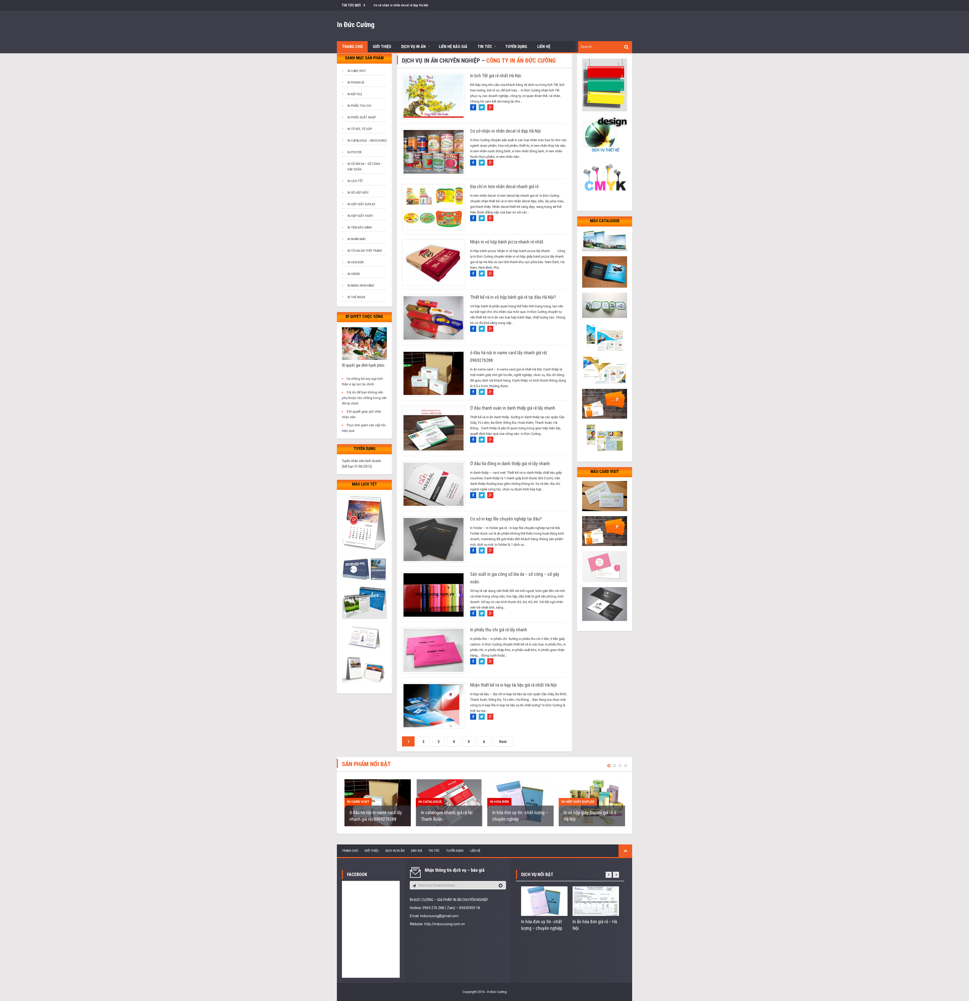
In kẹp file (354, 94)
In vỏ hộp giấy (358, 192)
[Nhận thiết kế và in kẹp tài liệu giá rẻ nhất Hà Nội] (433, 705)
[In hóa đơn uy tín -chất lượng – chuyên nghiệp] (520, 803)
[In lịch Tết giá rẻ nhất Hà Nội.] (433, 96)
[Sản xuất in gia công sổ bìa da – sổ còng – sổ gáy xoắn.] (433, 594)
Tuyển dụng (516, 46)
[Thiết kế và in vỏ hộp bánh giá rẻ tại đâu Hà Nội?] (433, 318)
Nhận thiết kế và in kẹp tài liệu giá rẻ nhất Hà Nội (513, 685)
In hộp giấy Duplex (361, 204)
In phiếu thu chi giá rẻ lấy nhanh (498, 629)
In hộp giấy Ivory (360, 216)
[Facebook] (473, 107)
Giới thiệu (382, 46)
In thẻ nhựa (356, 297)
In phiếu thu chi (359, 106)
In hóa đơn (355, 262)
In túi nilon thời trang (364, 251)
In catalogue (430, 802)
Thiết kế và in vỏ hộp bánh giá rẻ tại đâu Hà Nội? (513, 297)
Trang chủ (352, 46)
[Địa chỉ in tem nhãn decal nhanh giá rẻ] (433, 207)
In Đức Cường (355, 24)
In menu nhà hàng (360, 285)
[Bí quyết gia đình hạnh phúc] (364, 343)
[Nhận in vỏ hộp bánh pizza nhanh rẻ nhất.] (433, 262)
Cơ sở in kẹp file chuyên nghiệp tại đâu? (506, 518)
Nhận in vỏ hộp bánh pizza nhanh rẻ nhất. (507, 241)
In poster (354, 152)
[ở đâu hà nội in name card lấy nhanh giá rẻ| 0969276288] (433, 373)
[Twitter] (482, 107)
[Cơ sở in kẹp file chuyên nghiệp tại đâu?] (433, 539)
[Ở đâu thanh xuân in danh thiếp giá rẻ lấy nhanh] (433, 428)
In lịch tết (355, 181)
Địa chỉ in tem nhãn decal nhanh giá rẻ (504, 186)
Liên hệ (543, 46)
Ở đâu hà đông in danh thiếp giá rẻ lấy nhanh (510, 463)
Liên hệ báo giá (453, 46)
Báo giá (416, 851)
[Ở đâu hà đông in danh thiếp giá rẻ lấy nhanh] (433, 484)
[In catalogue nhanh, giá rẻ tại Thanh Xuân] (449, 803)
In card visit (356, 71)
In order (353, 274)
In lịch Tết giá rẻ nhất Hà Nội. (496, 75)
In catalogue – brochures (367, 140)
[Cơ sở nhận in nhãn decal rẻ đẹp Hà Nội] (433, 151)
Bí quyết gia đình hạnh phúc (363, 365)
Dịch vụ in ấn (413, 46)
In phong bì (355, 82)
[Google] (490, 107)
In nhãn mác (356, 239)
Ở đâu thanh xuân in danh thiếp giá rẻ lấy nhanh (512, 408)
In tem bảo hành (359, 227)
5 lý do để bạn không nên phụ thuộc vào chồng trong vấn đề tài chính (364, 397)
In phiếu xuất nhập (361, 117)
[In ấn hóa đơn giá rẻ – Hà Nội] (596, 901)
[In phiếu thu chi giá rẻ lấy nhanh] (433, 650)
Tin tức (484, 46)
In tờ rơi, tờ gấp (359, 129)
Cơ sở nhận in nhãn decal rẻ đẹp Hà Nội (505, 131)
